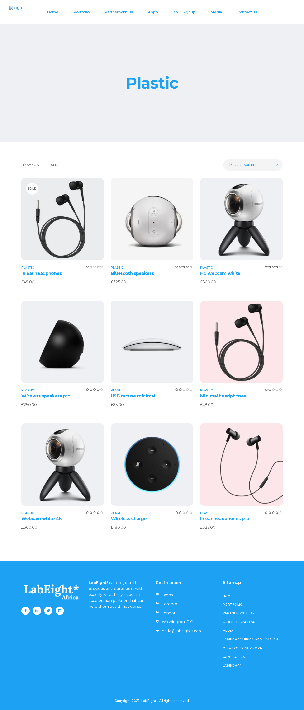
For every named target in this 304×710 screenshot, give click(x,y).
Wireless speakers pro (45, 396)
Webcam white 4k (41, 518)
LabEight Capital (239, 622)
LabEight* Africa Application (250, 639)
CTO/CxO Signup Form (243, 648)
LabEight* (232, 665)
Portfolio (233, 604)
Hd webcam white (220, 273)
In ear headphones (41, 273)
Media (228, 630)
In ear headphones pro (224, 518)
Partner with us (238, 613)
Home (228, 596)
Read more (62, 219)
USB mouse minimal (133, 396)
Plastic (27, 267)
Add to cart (149, 219)
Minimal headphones (223, 396)
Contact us (234, 657)
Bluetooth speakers (132, 273)
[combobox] (253, 165)
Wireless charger (129, 518)
